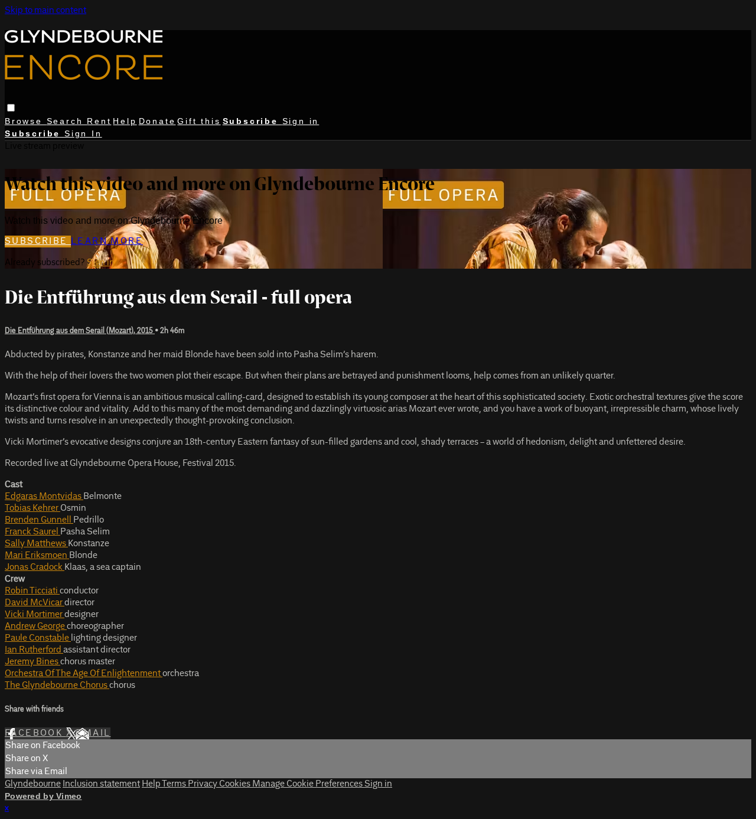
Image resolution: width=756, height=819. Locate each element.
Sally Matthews (36, 544)
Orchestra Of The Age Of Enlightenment (83, 674)
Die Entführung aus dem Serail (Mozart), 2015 (80, 331)
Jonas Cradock (34, 567)
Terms (175, 784)
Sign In (83, 133)
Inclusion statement (101, 784)
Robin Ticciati (32, 591)
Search (67, 121)
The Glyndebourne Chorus (57, 685)
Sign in (301, 121)
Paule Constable (38, 638)
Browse (26, 121)
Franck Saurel (32, 532)
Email (93, 733)
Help (124, 121)
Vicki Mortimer (34, 615)
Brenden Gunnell (39, 520)
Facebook (35, 733)
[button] (11, 108)
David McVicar (34, 603)
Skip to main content (45, 11)
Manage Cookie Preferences (308, 784)
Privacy (203, 784)
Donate (157, 121)
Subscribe (38, 241)
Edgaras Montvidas (44, 497)
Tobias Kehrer (32, 508)
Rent (99, 121)
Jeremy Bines (32, 662)
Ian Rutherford (34, 650)
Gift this (198, 121)
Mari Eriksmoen (37, 556)
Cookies (235, 784)
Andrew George (36, 626)
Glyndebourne (33, 784)
